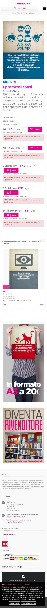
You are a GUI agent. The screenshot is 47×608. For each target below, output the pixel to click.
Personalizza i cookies (29, 603)
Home (14, 13)
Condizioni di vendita (9, 534)
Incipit (20, 13)
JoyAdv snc (20, 504)
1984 (4, 292)
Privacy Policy (30, 599)
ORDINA (41, 305)
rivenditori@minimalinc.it (14, 522)
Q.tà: (18, 129)
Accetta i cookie (15, 603)
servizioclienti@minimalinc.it (16, 517)
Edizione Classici (29, 13)
